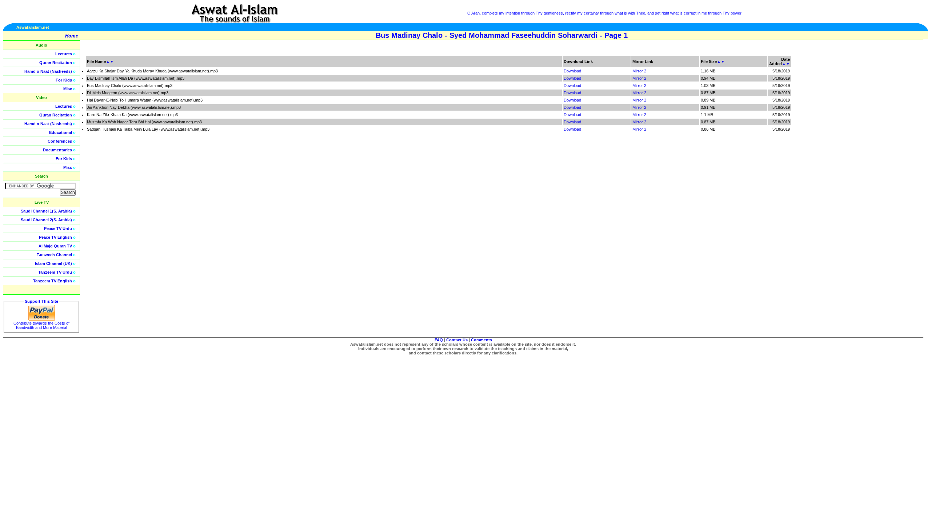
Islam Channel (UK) (53, 263)
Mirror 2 (639, 71)
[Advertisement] (896, 164)
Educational (60, 132)
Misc (67, 89)
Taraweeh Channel (54, 255)
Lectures (63, 54)
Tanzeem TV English (52, 281)
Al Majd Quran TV (55, 246)
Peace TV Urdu (58, 228)
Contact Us (457, 340)
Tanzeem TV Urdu (55, 272)
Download (572, 71)
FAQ (439, 340)
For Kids (64, 80)
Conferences (60, 141)
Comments (481, 340)
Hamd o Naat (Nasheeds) (48, 71)
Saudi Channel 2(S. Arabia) (46, 220)
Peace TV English (55, 237)
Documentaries (57, 150)
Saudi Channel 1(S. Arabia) (46, 211)
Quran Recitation (55, 62)
